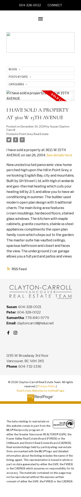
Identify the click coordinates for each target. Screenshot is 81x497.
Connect (55, 5)
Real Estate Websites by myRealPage (40, 390)
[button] (30, 5)
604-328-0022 (30, 5)
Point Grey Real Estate (34, 134)
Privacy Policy (46, 386)
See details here (59, 155)
